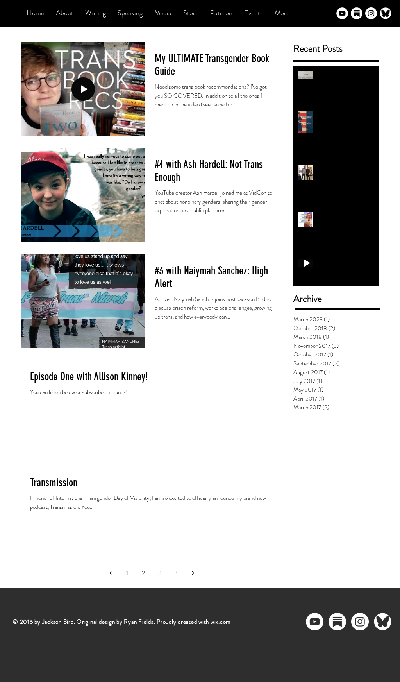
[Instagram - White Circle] (371, 13)
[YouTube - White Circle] (342, 13)
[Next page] (193, 573)
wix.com (220, 622)
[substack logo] (356, 13)
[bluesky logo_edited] (385, 13)
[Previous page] (111, 573)
